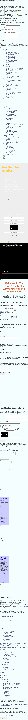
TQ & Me (8, 62)
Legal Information (10, 97)
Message (2, 39)
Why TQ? (5, 49)
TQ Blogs (2, 678)
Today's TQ (9, 81)
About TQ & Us (4, 650)
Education (2, 428)
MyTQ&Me (13, 644)
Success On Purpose (11, 72)
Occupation (3, 429)
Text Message (5, 335)
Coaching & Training (11, 84)
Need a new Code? (5, 372)
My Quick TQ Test (10, 54)
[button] (4, 50)
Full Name (3, 24)
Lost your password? (5, 311)
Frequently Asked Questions (13, 92)
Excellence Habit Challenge (10, 687)
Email (1, 26)
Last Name (3, 417)
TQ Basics (8, 89)
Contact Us (9, 96)
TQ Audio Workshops (11, 74)
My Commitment (10, 61)
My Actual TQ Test (11, 56)
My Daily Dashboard (11, 52)
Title (1, 31)
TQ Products (5, 679)
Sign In (13, 43)
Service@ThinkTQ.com (6, 704)
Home (1, 279)
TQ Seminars (6, 695)
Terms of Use (16, 704)
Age (1, 427)
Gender (2, 425)
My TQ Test (6, 634)
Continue (2, 40)
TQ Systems (6, 691)
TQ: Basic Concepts (8, 654)
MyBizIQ (2, 672)
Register (25, 43)
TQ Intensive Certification (12, 76)
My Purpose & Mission (12, 58)
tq (4, 279)
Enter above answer (5, 438)
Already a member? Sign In (14, 237)
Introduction (9, 82)
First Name (3, 415)
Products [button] (5, 65)
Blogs (4, 99)
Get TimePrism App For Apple (14, 69)
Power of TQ (9, 70)
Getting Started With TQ (12, 53)
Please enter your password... (8, 308)
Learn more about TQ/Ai (6, 616)
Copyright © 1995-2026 (6, 700)
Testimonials (9, 77)
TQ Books (8, 73)
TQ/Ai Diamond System (12, 66)
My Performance (10, 57)
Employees (3, 32)
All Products (6, 685)
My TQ (3, 628)
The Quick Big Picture (12, 88)
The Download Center (12, 85)
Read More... (3, 524)
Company (2, 29)
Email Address (4, 419)
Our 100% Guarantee (8, 696)
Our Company (9, 95)
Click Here (10, 715)
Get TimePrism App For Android (14, 68)
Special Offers (6, 681)
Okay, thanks (3, 718)
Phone (2, 27)
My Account (19, 43)
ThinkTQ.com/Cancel (18, 22)
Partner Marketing (10, 93)
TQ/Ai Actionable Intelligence (13, 80)
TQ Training (5, 664)
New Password (4, 421)
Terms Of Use (6, 662)
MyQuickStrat (3, 675)
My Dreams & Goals (11, 60)
